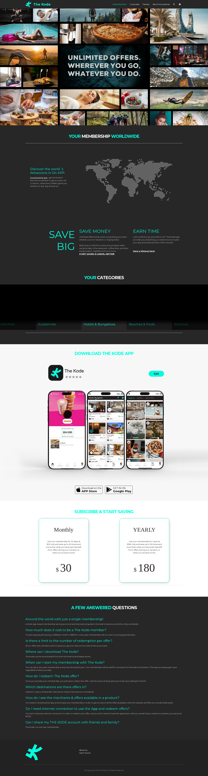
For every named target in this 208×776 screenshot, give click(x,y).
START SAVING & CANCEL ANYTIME (96, 254)
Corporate (134, 4)
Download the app (39, 177)
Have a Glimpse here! (144, 251)
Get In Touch (85, 753)
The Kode (42, 4)
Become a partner (161, 4)
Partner (146, 4)
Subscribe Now (119, 4)
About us (83, 750)
